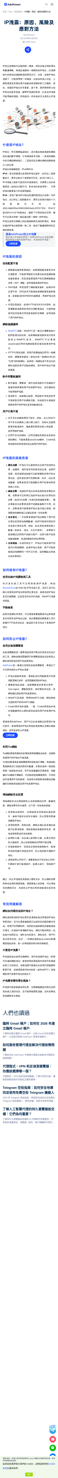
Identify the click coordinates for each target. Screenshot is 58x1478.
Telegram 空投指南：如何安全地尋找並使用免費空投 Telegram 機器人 (28, 1088)
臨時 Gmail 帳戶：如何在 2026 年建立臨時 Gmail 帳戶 (28, 1023)
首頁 (4, 12)
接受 (29, 1474)
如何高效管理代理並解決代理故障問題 (21, 1044)
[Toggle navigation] (52, 4)
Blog (10, 12)
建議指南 (18, 12)
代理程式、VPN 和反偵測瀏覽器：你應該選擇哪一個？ (29, 1065)
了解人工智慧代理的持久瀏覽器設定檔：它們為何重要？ (27, 1110)
